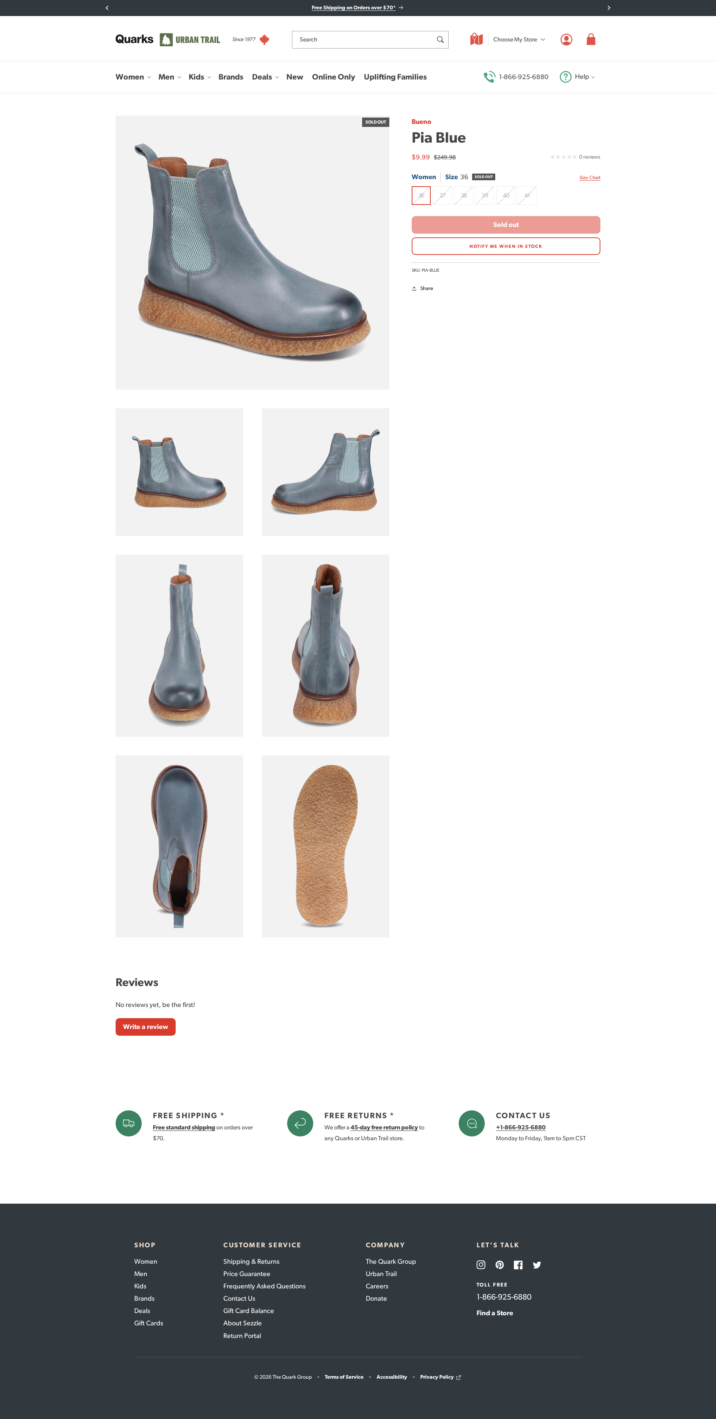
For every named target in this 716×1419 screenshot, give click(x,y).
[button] (591, 39)
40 (509, 198)
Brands (144, 1298)
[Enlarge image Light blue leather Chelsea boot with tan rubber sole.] (325, 472)
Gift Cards (148, 1323)
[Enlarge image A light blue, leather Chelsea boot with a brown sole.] (179, 646)
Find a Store (495, 1313)
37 (445, 198)
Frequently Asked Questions (264, 1286)
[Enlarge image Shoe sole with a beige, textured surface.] (325, 846)
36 (424, 198)
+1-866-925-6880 (521, 1127)
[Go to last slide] (107, 7)
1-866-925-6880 (524, 77)
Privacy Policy (437, 1377)
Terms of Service (344, 1377)
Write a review (145, 1027)
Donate (376, 1298)
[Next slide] (608, 7)
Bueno (421, 122)
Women (145, 1261)
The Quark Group (391, 1261)
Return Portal (242, 1336)
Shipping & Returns (251, 1261)
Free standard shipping (184, 1127)
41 (530, 198)
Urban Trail (381, 1274)
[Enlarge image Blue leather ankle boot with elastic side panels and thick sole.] (179, 472)
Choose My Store (515, 39)
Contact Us (239, 1298)
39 (487, 198)
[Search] (440, 39)
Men (140, 1274)
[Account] (566, 39)
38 (467, 198)
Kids (140, 1286)
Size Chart (590, 177)
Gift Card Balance (248, 1311)
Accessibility (392, 1377)
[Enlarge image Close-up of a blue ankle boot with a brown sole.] (325, 646)
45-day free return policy (384, 1127)
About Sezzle (242, 1323)
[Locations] (476, 39)
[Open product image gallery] (252, 253)
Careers (377, 1286)
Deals (142, 1311)
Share (426, 289)
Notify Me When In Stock (506, 246)
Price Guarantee (246, 1274)
